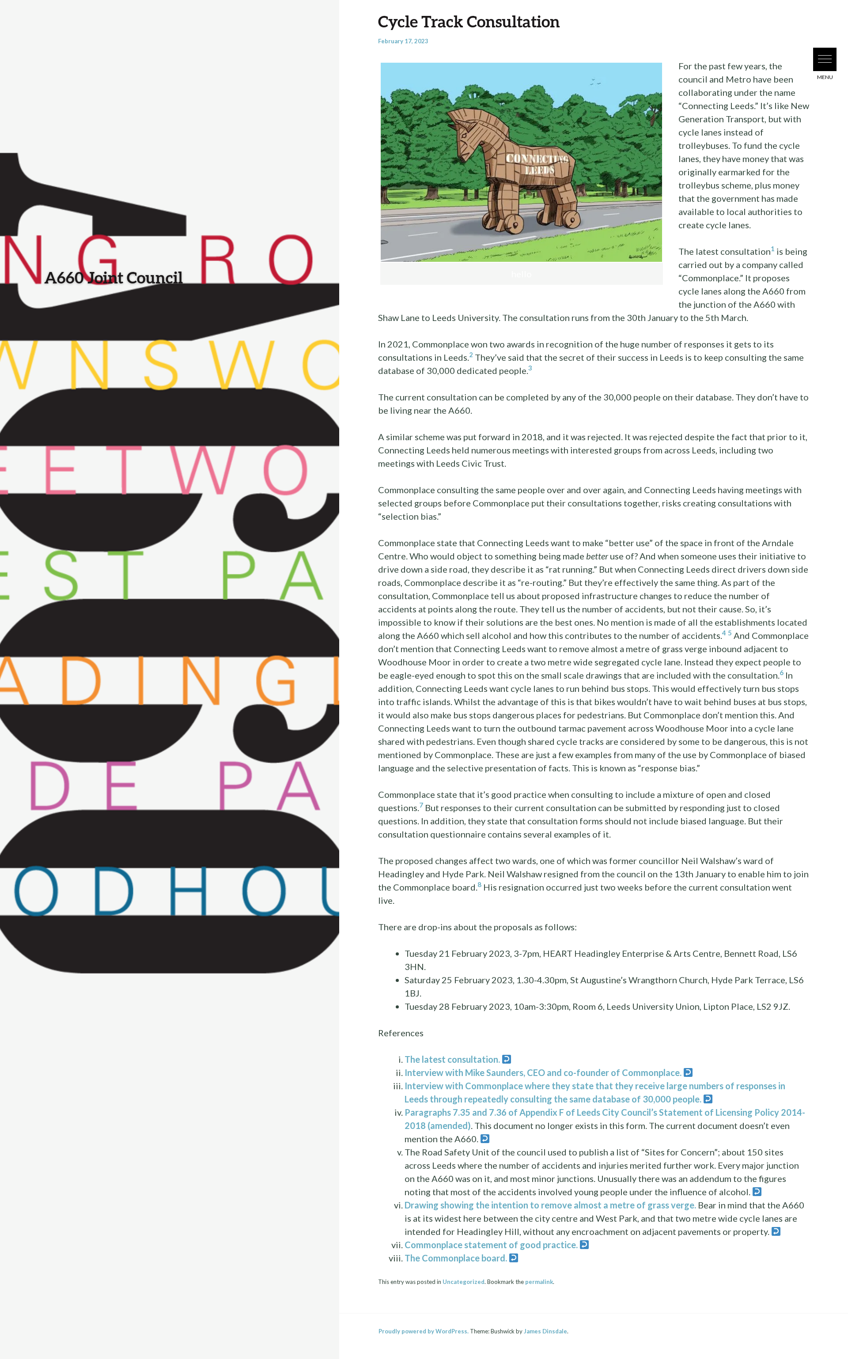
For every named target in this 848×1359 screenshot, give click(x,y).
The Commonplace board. (456, 1258)
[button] (825, 59)
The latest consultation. (452, 1059)
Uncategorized (464, 1281)
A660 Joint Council (113, 277)
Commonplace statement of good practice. (491, 1244)
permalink (539, 1281)
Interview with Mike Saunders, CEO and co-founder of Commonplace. (543, 1072)
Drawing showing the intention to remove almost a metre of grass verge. (550, 1205)
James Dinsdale (545, 1331)
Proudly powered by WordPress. (424, 1331)
